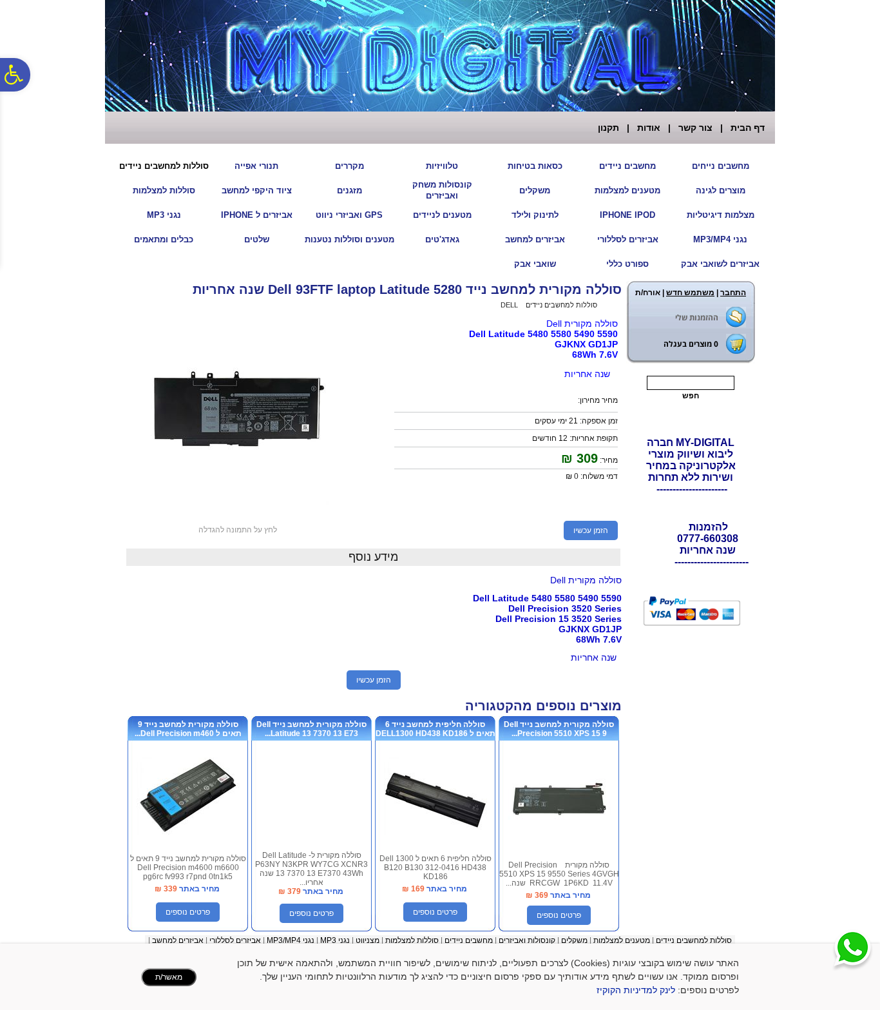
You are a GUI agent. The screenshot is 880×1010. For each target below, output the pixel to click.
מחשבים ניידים (627, 166)
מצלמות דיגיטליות (720, 215)
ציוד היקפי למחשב (257, 190)
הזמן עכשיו (590, 530)
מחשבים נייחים (720, 166)
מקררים (349, 166)
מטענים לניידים (442, 215)
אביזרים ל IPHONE (256, 215)
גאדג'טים (442, 239)
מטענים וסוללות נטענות (349, 239)
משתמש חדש (690, 292)
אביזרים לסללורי (627, 239)
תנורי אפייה (256, 166)
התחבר (733, 292)
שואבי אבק (535, 264)
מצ (374, 940)
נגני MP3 (164, 215)
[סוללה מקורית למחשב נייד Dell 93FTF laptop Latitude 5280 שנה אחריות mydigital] (237, 508)
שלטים (256, 239)
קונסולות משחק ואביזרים (442, 190)
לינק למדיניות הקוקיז (636, 990)
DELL (509, 305)
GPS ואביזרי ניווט (349, 215)
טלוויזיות (442, 166)
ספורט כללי (627, 264)
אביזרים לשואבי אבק (720, 264)
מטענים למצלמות (627, 190)
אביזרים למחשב (535, 239)
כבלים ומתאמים (163, 239)
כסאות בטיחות (535, 166)
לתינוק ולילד (535, 215)
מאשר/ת (168, 977)
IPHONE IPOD (627, 215)
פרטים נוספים (559, 915)
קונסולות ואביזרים (527, 940)
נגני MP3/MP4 (720, 239)
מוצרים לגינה (720, 190)
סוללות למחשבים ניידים (164, 166)
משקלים (534, 190)
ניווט (363, 940)
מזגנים (349, 190)
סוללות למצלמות (164, 190)
